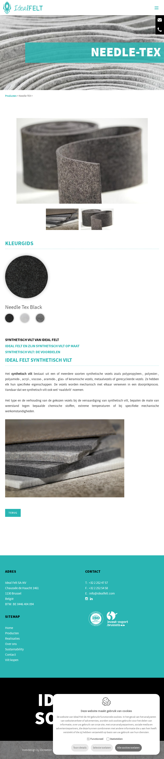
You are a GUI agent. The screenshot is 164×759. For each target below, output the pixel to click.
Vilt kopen (11, 660)
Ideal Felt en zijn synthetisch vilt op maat (42, 346)
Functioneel (96, 739)
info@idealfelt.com (102, 593)
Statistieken (116, 739)
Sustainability (14, 649)
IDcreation (37, 750)
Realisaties (12, 638)
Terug (13, 513)
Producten (11, 96)
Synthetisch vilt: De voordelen (32, 352)
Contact (10, 654)
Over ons (11, 644)
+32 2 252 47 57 (98, 583)
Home (9, 628)
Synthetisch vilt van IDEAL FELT (32, 340)
